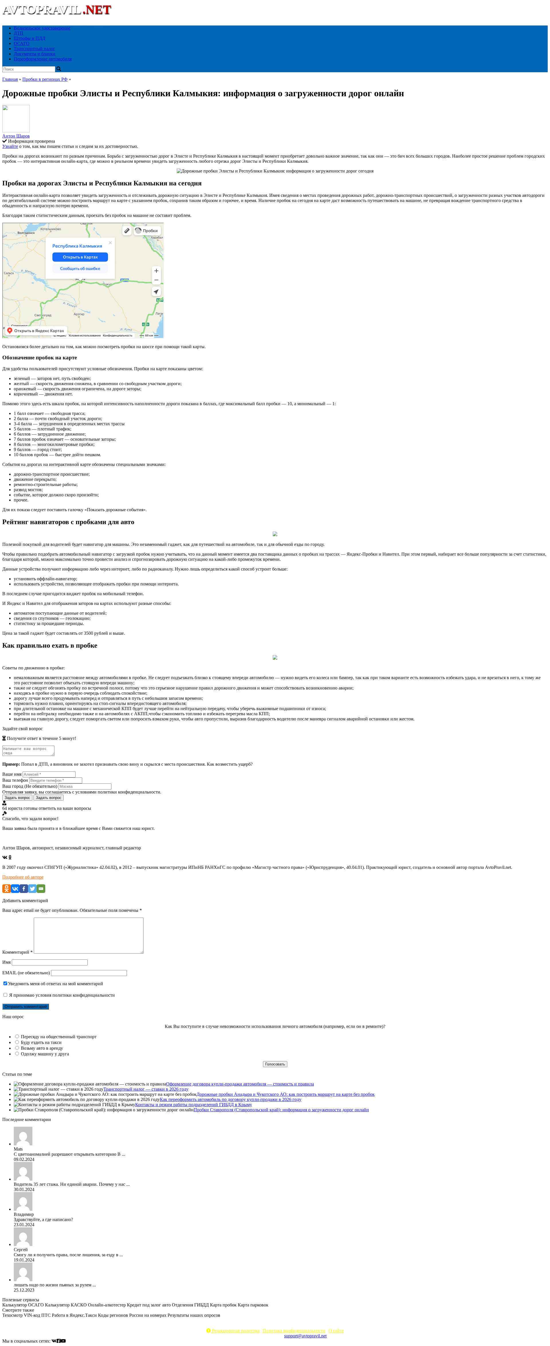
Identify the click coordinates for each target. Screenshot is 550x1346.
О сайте (336, 1330)
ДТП (18, 33)
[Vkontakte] (15, 888)
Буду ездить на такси (41, 1042)
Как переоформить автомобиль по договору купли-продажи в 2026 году (230, 1099)
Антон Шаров (16, 136)
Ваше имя (11, 774)
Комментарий (17, 952)
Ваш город (29, 786)
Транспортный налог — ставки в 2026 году (145, 1089)
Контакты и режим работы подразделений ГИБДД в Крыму (193, 1104)
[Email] (41, 888)
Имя (6, 962)
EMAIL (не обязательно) (26, 972)
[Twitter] (32, 888)
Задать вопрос (17, 798)
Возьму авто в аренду (42, 1048)
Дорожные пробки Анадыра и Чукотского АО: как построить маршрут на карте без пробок (286, 1094)
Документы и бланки (34, 53)
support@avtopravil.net (305, 1335)
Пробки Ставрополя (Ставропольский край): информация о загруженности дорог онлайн (281, 1109)
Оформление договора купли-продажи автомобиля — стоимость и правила (240, 1083)
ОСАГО (22, 43)
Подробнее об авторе (23, 877)
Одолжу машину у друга (45, 1053)
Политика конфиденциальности (294, 1330)
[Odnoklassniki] (6, 888)
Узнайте (10, 146)
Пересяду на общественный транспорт (59, 1036)
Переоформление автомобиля (43, 58)
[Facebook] (23, 888)
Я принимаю (61, 995)
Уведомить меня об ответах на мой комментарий (55, 983)
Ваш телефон (15, 780)
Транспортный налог (34, 48)
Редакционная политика (235, 1330)
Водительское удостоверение (42, 28)
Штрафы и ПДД (29, 38)
